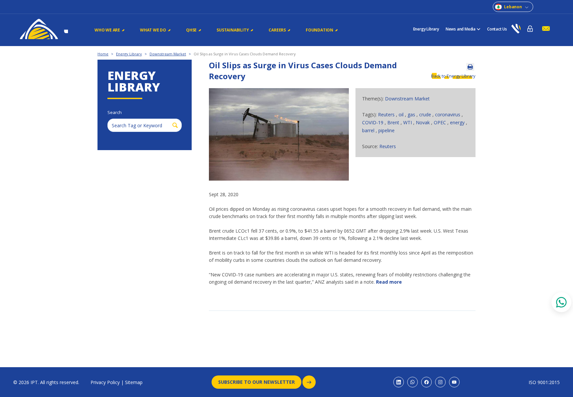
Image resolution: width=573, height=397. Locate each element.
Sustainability (233, 30)
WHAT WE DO (153, 30)
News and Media (461, 29)
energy (458, 122)
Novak (423, 122)
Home (102, 53)
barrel (369, 130)
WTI (408, 122)
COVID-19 (373, 122)
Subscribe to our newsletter (256, 382)
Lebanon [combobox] (513, 7)
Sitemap (134, 382)
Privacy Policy (105, 382)
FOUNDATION (319, 30)
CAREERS (277, 30)
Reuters (387, 114)
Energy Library (426, 29)
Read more (389, 282)
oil (402, 114)
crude (425, 114)
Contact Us (497, 29)
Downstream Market (168, 53)
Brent (394, 122)
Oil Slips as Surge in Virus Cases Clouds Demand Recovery (245, 53)
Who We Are (107, 30)
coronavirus (448, 114)
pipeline (386, 130)
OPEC (440, 122)
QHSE (191, 30)
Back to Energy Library (453, 76)
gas (412, 114)
